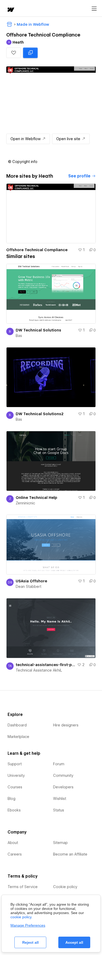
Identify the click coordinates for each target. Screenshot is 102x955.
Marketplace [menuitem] (18, 737)
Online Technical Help (36, 497)
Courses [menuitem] (15, 787)
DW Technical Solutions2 (40, 414)
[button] (13, 53)
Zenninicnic (25, 503)
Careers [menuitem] (15, 854)
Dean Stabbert (28, 586)
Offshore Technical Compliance (36, 250)
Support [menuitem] (15, 764)
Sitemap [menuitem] (60, 843)
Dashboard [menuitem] (17, 725)
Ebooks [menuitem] (14, 810)
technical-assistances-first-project (45, 665)
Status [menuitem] (58, 810)
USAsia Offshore (31, 581)
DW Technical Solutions (38, 330)
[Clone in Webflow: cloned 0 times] (30, 53)
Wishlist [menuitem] (59, 798)
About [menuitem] (13, 843)
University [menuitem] (16, 775)
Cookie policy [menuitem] (65, 887)
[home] (10, 10)
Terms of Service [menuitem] (23, 887)
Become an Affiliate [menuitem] (70, 854)
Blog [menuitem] (11, 798)
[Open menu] (94, 8)
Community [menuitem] (63, 775)
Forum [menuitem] (58, 764)
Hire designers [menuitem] (65, 725)
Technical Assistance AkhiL (39, 670)
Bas (19, 336)
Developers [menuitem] (63, 787)
